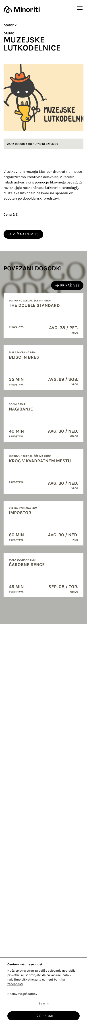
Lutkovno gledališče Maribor (30, 300)
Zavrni (43, 1003)
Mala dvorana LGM (22, 352)
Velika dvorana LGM (23, 507)
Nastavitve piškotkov (22, 994)
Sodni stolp (17, 404)
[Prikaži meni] (79, 8)
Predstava (16, 326)
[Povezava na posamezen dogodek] (43, 315)
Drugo (9, 33)
